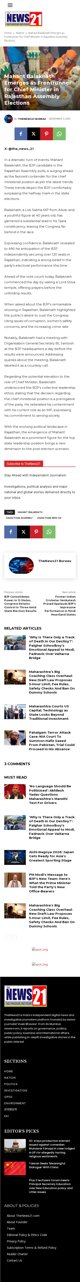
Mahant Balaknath (30, 512)
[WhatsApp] (59, 133)
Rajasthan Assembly (19, 518)
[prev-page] (7, 937)
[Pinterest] (46, 133)
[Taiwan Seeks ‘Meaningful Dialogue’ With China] (15, 1168)
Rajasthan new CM (49, 518)
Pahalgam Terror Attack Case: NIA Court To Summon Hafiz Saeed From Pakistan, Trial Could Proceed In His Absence (52, 740)
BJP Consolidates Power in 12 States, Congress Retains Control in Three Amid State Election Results (20, 604)
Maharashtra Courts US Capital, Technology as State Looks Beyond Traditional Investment (49, 712)
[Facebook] (21, 133)
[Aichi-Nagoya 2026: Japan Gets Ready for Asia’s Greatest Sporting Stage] (15, 857)
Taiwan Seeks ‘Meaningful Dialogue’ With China (47, 1165)
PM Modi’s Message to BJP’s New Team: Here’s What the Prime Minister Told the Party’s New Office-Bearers (50, 883)
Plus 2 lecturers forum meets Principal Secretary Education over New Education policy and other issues (51, 1186)
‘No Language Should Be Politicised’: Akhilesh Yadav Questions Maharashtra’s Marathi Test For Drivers (50, 794)
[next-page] (13, 937)
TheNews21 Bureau (32, 118)
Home (8, 33)
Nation (20, 33)
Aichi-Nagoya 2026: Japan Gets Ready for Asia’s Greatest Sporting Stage (51, 856)
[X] (33, 133)
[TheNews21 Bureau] (9, 119)
